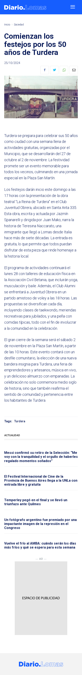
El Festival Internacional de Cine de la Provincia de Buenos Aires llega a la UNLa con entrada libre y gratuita (40, 480)
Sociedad (19, 24)
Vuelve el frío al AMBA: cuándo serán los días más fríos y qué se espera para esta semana (40, 545)
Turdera (19, 421)
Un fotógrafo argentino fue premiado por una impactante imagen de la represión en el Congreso (40, 524)
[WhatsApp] (64, 70)
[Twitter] (54, 70)
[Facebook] (44, 70)
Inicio (7, 24)
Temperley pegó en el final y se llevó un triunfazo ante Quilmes (35, 502)
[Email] (73, 70)
